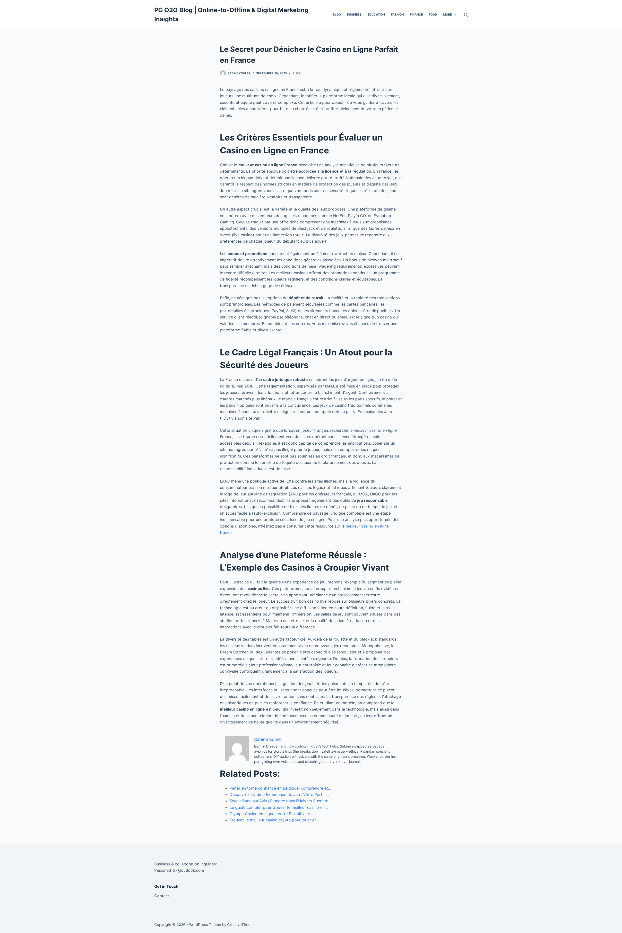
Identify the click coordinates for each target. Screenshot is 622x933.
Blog (337, 14)
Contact (161, 895)
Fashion (397, 14)
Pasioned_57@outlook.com (179, 870)
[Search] (466, 15)
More (447, 14)
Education (376, 14)
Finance (416, 14)
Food (433, 14)
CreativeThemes (241, 924)
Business (354, 14)
